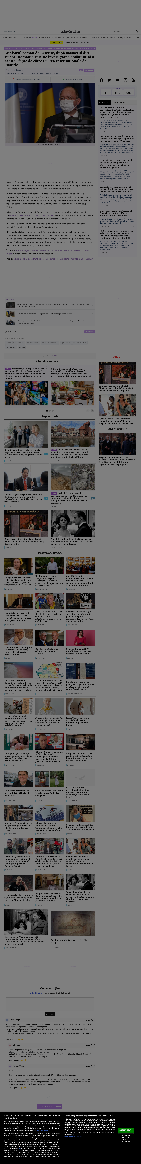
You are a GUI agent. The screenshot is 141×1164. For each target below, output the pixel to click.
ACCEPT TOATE (125, 1130)
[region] (70, 1138)
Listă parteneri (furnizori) (73, 1136)
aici (19, 1148)
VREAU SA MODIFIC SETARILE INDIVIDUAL (126, 1139)
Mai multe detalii (42, 1130)
